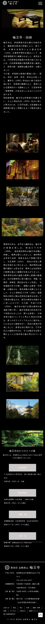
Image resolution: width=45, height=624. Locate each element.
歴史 (14, 607)
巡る (21, 607)
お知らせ (6, 607)
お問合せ (23, 611)
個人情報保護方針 (9, 614)
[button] (40, 3)
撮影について (33, 611)
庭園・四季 (36, 607)
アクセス (13, 611)
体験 (4, 611)
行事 (27, 607)
